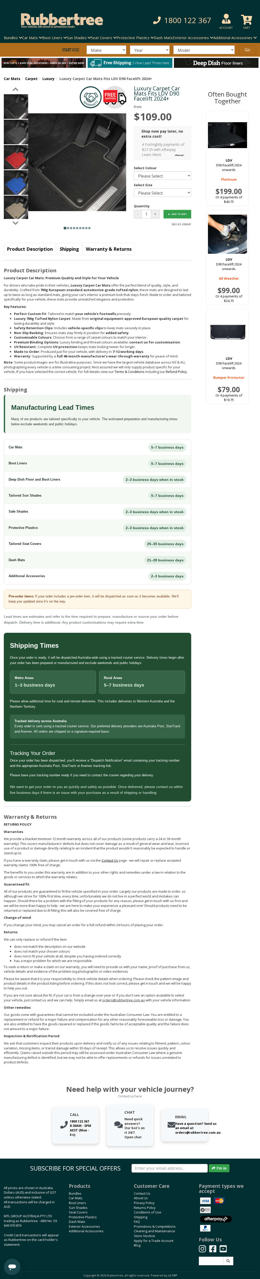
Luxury (48, 78)
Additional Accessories (86, 1231)
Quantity (142, 206)
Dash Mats (163, 37)
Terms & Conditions (129, 371)
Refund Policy (176, 371)
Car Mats (12, 78)
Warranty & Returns (109, 249)
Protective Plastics (83, 1217)
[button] (180, 20)
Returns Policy (145, 1207)
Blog (137, 1245)
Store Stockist (144, 1236)
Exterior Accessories (84, 1226)
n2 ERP (172, 1275)
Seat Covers (78, 1212)
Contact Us (142, 1193)
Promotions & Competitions (155, 1226)
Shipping (69, 249)
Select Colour (145, 168)
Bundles (75, 1193)
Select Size (143, 185)
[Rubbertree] (59, 20)
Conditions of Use (147, 1212)
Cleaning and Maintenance (154, 1231)
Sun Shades (78, 1207)
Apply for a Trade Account (153, 1240)
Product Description (30, 249)
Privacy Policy (144, 1203)
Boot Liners (77, 1203)
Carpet (31, 78)
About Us (141, 1198)
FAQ (137, 1221)
